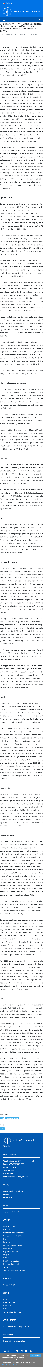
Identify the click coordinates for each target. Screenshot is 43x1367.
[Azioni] (4, 3)
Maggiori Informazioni (9, 1364)
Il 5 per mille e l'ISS (10, 1284)
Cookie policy (8, 1197)
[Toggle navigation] (4, 19)
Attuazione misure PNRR (12, 1211)
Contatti (6, 1194)
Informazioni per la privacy (13, 1191)
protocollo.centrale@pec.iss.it (18, 1176)
